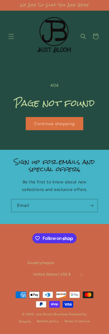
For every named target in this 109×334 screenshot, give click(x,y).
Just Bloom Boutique (52, 314)
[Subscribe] (91, 205)
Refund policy (48, 321)
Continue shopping (54, 123)
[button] (11, 36)
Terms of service (77, 321)
